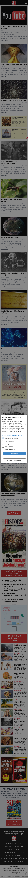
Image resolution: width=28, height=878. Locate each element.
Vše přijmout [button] (14, 453)
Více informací (5, 433)
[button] (14, 435)
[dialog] (14, 439)
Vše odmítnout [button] (14, 457)
